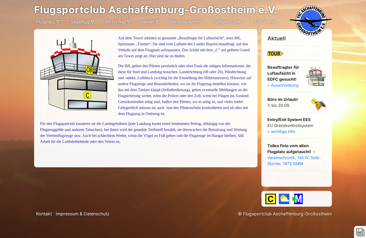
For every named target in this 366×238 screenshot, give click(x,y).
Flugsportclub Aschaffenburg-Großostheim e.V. (156, 9)
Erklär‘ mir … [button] (267, 21)
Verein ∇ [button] (149, 21)
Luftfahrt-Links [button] (228, 21)
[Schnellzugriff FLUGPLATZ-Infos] (270, 199)
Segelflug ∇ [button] (82, 21)
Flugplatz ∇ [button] (47, 21)
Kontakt (44, 213)
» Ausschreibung (283, 85)
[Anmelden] (297, 199)
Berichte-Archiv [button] (186, 21)
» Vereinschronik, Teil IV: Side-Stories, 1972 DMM (294, 157)
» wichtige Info (281, 131)
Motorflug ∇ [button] (117, 21)
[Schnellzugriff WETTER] (284, 199)
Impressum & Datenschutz (83, 213)
